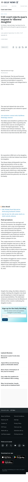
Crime (5, 13)
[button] (4, 47)
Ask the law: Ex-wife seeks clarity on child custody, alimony (13, 215)
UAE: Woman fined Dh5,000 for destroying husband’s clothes (11, 210)
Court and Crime (6, 9)
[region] (14, 42)
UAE (2, 13)
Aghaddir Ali (4, 35)
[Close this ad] (27, 473)
